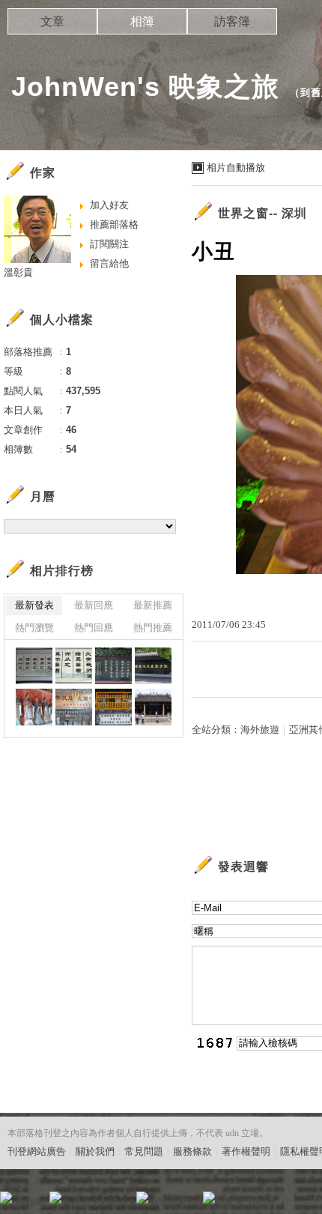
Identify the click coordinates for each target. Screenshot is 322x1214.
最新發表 (34, 605)
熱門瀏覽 (34, 627)
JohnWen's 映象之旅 (145, 86)
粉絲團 (30, 1202)
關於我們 (95, 1151)
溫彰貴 (18, 272)
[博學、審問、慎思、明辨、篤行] (34, 665)
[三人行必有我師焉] (73, 665)
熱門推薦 (152, 627)
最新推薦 (152, 605)
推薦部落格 (114, 224)
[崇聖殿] (153, 707)
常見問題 (143, 1151)
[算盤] (113, 707)
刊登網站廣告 (36, 1151)
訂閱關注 (109, 244)
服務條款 (192, 1151)
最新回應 (93, 605)
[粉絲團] (6, 1198)
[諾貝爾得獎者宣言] (113, 665)
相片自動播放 (236, 167)
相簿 (142, 21)
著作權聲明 (246, 1151)
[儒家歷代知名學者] (153, 665)
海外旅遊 (259, 729)
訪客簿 (232, 21)
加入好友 (109, 205)
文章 (52, 21)
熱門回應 (93, 627)
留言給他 (109, 263)
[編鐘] (73, 707)
